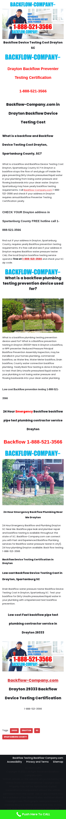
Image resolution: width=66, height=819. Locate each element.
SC (37, 730)
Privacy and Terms (37, 761)
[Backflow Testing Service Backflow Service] (33, 4)
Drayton (26, 730)
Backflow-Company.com (38, 189)
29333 (14, 730)
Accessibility (14, 761)
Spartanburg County (15, 737)
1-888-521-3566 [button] (32, 259)
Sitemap (58, 761)
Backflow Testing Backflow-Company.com (38, 758)
